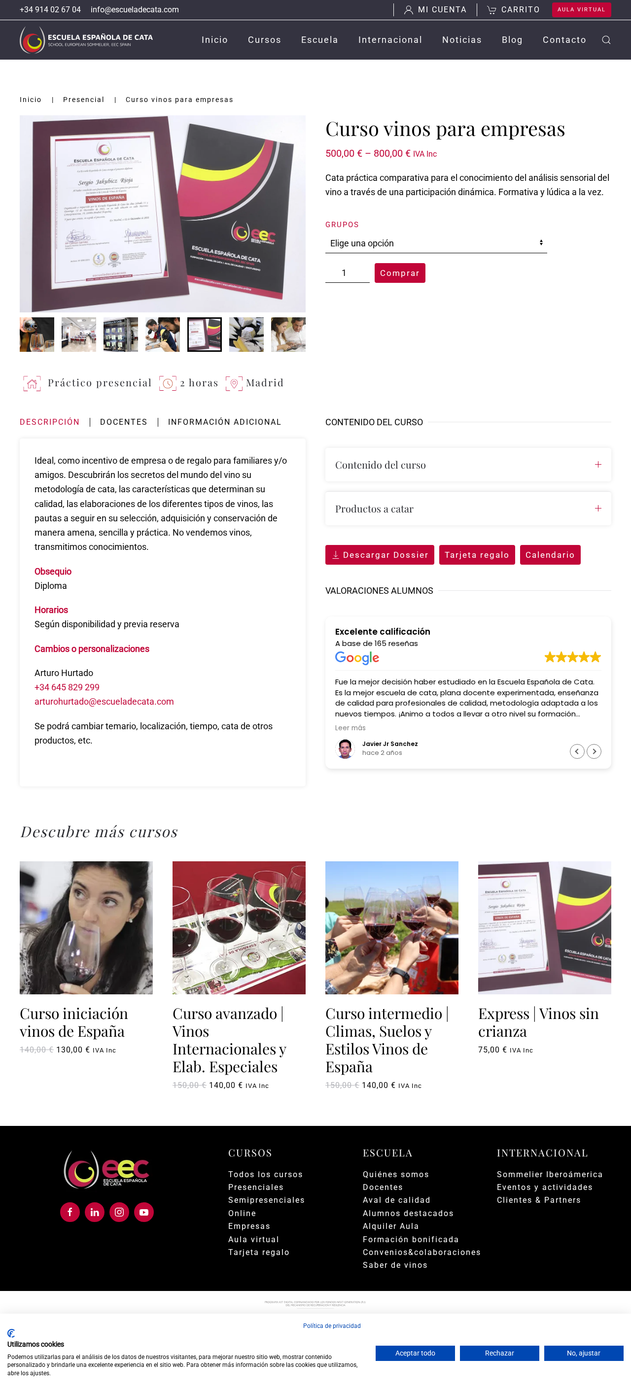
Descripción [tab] (50, 422)
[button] (606, 40)
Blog (512, 39)
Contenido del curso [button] (380, 464)
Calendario (550, 555)
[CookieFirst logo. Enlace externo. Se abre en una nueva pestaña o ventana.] (11, 1333)
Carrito (520, 9)
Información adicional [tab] (225, 422)
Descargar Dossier (386, 555)
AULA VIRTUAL (582, 9)
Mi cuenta (442, 9)
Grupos (342, 224)
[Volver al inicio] (86, 40)
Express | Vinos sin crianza (538, 1022)
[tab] (37, 334)
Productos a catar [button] (374, 508)
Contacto (565, 39)
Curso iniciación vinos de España (74, 1022)
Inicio (215, 39)
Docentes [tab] (124, 422)
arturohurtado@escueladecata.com (104, 701)
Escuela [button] (320, 39)
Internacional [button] (390, 39)
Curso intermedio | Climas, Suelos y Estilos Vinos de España (387, 1039)
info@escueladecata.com (135, 9)
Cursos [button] (264, 39)
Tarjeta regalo (477, 555)
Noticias (462, 39)
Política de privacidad (332, 1326)
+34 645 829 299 (67, 687)
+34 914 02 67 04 (50, 9)
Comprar (400, 273)
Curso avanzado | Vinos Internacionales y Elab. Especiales (229, 1039)
